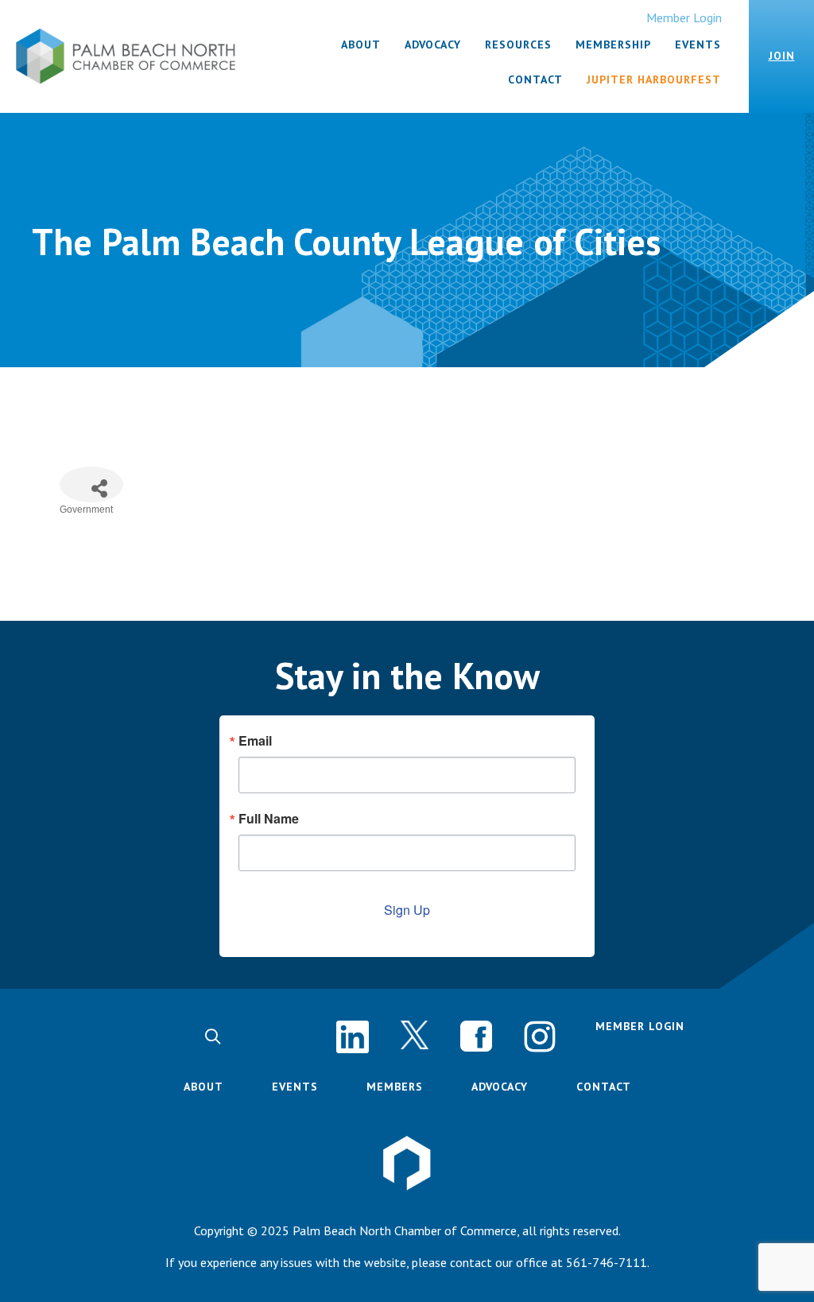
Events (295, 1086)
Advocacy (499, 1086)
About (203, 1086)
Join (782, 55)
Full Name (268, 818)
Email (255, 740)
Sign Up (407, 910)
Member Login (684, 17)
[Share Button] (91, 484)
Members (394, 1086)
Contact (603, 1086)
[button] (212, 1037)
